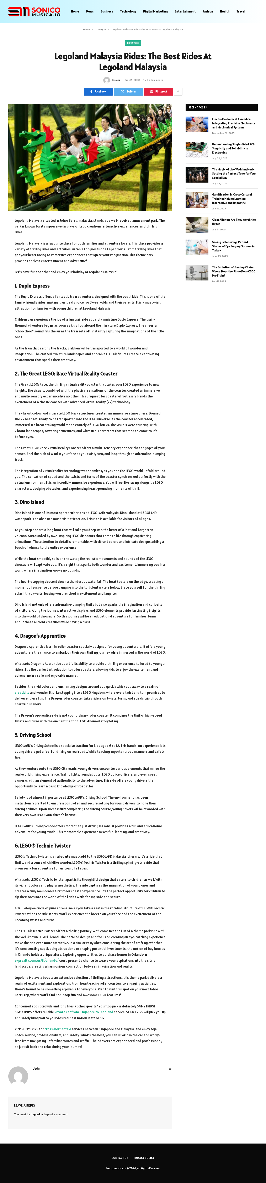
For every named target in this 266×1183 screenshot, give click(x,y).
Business (107, 11)
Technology (128, 11)
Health (224, 11)
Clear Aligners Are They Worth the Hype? (234, 222)
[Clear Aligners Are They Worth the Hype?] (197, 225)
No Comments (155, 79)
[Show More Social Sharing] (178, 92)
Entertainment (185, 11)
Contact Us (120, 1158)
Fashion (208, 11)
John (118, 79)
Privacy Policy (144, 1158)
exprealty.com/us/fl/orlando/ (37, 960)
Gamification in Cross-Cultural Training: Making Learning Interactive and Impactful (232, 199)
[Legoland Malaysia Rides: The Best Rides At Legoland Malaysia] (90, 157)
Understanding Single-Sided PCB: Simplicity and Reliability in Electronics (233, 148)
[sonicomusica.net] (34, 11)
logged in (37, 1114)
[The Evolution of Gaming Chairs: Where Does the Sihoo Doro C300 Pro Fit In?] (197, 272)
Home (75, 11)
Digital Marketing (155, 11)
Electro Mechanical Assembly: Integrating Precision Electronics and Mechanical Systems (233, 123)
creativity (22, 692)
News (90, 11)
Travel (240, 11)
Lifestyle (133, 42)
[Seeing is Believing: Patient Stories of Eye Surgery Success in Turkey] (197, 247)
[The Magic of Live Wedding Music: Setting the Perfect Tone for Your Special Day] (197, 175)
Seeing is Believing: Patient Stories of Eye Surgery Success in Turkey (233, 246)
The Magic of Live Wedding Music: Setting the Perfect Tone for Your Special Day (234, 173)
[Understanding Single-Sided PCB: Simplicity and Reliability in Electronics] (197, 149)
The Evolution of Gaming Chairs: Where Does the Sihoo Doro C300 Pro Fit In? (233, 271)
